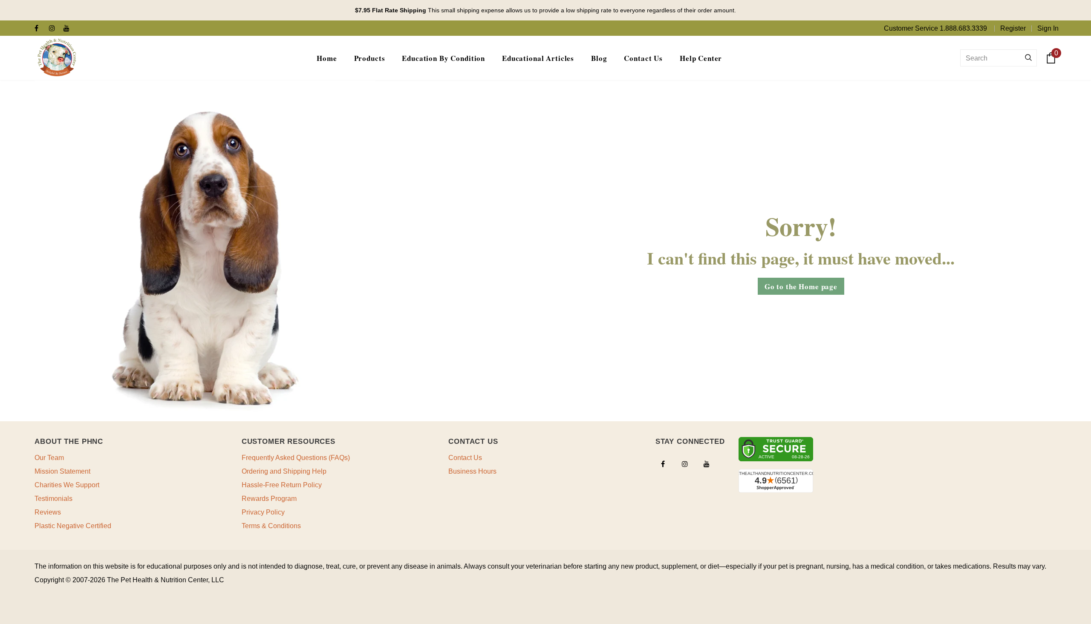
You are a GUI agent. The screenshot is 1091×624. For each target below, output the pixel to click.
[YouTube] (68, 28)
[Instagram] (54, 28)
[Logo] (57, 58)
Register (1013, 28)
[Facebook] (40, 28)
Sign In (1048, 28)
